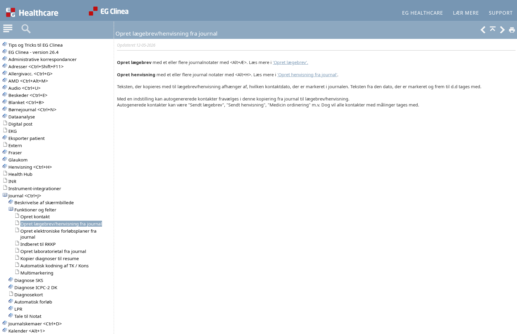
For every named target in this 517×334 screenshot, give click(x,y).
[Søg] (26, 29)
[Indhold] (8, 29)
